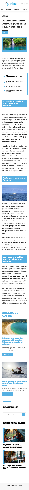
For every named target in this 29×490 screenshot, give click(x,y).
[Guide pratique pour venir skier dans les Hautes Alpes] (14, 370)
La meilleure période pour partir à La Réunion (14, 82)
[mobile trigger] (3, 3)
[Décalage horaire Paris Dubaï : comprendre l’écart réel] (14, 457)
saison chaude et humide (15, 122)
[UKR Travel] (11, 3)
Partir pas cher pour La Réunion (13, 86)
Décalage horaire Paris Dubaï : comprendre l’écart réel (14, 467)
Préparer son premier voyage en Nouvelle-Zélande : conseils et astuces (12, 341)
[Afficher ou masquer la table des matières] (24, 76)
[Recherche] (22, 3)
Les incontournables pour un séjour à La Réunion (14, 90)
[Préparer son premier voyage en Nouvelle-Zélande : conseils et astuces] (14, 327)
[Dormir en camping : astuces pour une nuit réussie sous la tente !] (14, 435)
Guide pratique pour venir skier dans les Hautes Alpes (14, 384)
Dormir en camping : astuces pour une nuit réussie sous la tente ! (12, 445)
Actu (5, 32)
